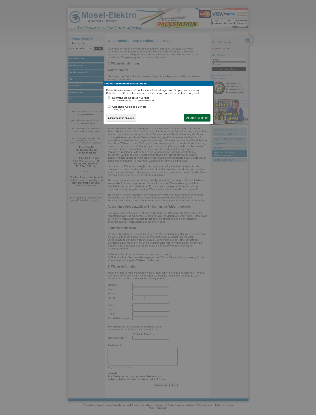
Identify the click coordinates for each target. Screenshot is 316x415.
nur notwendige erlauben (121, 118)
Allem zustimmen (197, 117)
